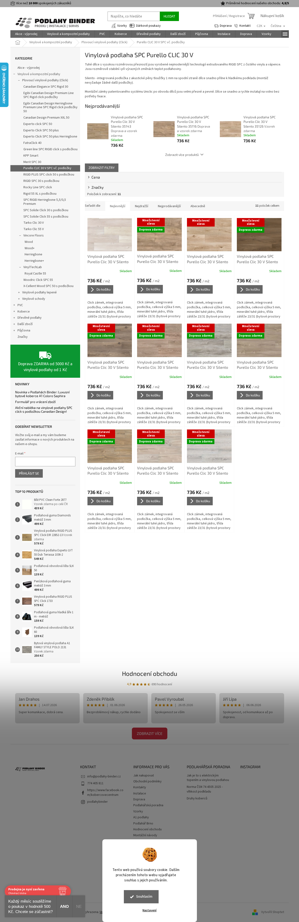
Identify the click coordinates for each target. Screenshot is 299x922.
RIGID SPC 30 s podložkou (41, 181)
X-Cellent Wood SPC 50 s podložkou (48, 286)
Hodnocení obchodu (149, 673)
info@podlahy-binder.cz (104, 776)
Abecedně (198, 206)
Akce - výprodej (28, 67)
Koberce (23, 311)
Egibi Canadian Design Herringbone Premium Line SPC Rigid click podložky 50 (50, 107)
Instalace (139, 793)
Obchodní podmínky (147, 781)
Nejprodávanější (169, 206)
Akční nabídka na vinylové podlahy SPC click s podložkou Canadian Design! (43, 409)
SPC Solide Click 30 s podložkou (45, 210)
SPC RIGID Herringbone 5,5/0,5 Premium (44, 201)
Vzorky (122, 25)
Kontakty (139, 787)
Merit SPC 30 (32, 162)
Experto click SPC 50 (37, 124)
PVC (20, 305)
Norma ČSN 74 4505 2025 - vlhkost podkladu (205, 789)
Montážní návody (145, 835)
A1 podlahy (141, 817)
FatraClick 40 (32, 143)
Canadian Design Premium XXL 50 (46, 117)
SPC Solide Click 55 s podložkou (45, 216)
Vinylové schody (33, 298)
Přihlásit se (29, 473)
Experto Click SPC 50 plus (41, 130)
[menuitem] (26, 34)
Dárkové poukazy (148, 25)
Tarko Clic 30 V (33, 222)
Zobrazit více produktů (182, 155)
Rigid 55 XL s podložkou (39, 193)
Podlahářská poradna (148, 805)
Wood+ (30, 248)
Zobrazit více (149, 733)
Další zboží (25, 324)
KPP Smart (30, 155)
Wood (29, 242)
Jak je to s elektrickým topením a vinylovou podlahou (208, 777)
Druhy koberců (197, 798)
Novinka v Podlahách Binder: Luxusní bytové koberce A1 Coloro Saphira (42, 394)
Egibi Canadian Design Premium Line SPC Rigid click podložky (48, 95)
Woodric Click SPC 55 (38, 280)
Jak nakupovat (143, 775)
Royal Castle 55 (35, 273)
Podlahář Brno (143, 823)
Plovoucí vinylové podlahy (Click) (45, 80)
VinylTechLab (32, 267)
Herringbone (33, 254)
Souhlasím (144, 896)
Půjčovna (23, 330)
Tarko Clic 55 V (33, 229)
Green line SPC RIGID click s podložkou (50, 149)
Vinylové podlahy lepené (39, 292)
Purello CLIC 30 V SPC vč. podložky (47, 168)
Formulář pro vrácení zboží (35, 401)
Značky (22, 336)
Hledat (169, 16)
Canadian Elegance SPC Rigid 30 (45, 86)
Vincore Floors (33, 235)
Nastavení (149, 910)
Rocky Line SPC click (37, 187)
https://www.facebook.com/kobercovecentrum (105, 792)
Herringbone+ (34, 260)
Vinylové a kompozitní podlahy (38, 74)
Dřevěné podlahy (29, 317)
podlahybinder (97, 801)
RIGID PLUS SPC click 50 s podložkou (48, 174)
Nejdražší (141, 206)
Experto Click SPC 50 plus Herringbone (50, 136)
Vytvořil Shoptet (272, 912)
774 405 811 (95, 783)
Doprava (226, 25)
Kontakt (245, 25)
